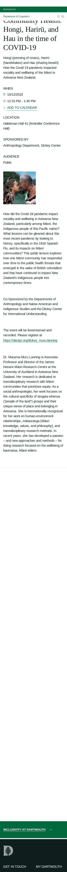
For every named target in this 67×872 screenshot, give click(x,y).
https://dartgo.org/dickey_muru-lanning (30, 340)
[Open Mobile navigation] (62, 16)
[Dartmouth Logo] (9, 9)
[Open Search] (58, 16)
